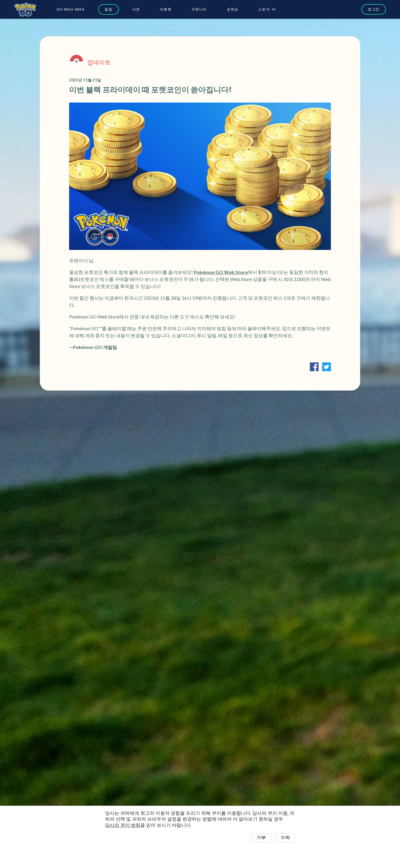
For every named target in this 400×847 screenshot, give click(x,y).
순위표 (233, 9)
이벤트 (166, 9)
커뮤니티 (199, 9)
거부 (261, 837)
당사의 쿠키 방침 (122, 825)
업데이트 (99, 62)
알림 (108, 9)
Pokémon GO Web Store (221, 272)
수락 (285, 837)
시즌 (136, 9)
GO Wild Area (71, 9)
